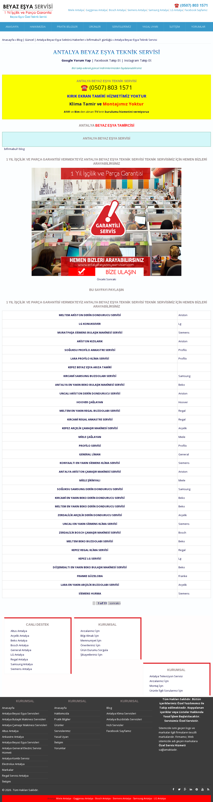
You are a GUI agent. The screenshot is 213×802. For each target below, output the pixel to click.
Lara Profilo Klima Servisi (90, 358)
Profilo (182, 350)
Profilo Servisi (90, 445)
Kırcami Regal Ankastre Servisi (90, 419)
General (183, 454)
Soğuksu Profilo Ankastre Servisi (89, 350)
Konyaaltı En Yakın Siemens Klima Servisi (90, 463)
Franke (182, 576)
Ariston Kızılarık (90, 341)
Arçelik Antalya (20, 636)
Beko (181, 385)
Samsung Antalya (158, 10)
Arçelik (182, 428)
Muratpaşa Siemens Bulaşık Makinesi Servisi (89, 332)
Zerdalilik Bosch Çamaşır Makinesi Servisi (90, 532)
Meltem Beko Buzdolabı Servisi (90, 541)
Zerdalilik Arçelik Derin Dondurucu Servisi (90, 515)
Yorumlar (198, 26)
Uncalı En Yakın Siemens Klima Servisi (90, 524)
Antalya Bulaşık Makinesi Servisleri (24, 719)
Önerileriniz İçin (90, 645)
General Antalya (21, 650)
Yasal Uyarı (150, 26)
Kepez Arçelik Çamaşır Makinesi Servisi (90, 428)
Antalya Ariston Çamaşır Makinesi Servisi (90, 471)
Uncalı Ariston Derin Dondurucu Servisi (89, 393)
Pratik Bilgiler (67, 26)
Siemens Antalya (137, 10)
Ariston (182, 315)
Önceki (101, 279)
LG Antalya (176, 10)
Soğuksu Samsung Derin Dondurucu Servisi (90, 489)
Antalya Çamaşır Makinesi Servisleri (24, 725)
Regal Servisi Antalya (15, 775)
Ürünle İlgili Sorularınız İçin (166, 690)
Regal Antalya (19, 659)
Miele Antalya (76, 10)
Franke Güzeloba (90, 576)
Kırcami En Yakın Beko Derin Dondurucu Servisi (90, 498)
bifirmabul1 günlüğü (99, 40)
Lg (179, 324)
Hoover (183, 402)
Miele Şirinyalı (89, 480)
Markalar (8, 770)
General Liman (89, 454)
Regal (182, 411)
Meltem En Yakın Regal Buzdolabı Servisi (89, 411)
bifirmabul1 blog (14, 149)
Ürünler (95, 26)
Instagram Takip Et (137, 60)
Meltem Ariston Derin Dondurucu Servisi (90, 315)
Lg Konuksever (90, 324)
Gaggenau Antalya (96, 10)
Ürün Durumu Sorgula (94, 650)
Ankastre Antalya (13, 737)
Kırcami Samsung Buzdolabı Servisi (89, 376)
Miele (181, 437)
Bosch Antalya (117, 10)
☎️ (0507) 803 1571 (106, 87)
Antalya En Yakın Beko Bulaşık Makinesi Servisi (89, 385)
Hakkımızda (38, 26)
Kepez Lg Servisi (89, 558)
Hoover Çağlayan (90, 402)
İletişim (175, 26)
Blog (109, 708)
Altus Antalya (19, 631)
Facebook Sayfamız (196, 10)
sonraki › (115, 603)
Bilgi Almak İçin (89, 636)
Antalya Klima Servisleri (121, 713)
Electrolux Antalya (13, 764)
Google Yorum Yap (76, 60)
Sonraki (111, 279)
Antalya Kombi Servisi (15, 758)
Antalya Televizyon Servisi (166, 676)
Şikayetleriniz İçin (91, 654)
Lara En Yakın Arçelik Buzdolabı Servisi (90, 585)
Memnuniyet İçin (90, 640)
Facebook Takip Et (107, 60)
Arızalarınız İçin (90, 631)
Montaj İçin (156, 686)
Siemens (183, 332)
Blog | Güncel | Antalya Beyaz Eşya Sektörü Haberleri (50, 40)
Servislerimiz (121, 26)
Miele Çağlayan (89, 437)
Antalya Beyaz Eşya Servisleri (20, 713)
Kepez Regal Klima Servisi (90, 550)
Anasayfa (12, 26)
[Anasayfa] (28, 11)
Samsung (184, 376)
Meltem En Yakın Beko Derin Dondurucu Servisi (90, 506)
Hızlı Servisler (115, 725)
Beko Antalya (19, 640)
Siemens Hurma (90, 593)
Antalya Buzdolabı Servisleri (124, 719)
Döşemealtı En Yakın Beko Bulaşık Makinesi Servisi (90, 567)
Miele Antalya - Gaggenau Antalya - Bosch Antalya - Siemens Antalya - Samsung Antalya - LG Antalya (111, 798)
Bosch (182, 532)
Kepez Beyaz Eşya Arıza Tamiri (89, 367)
